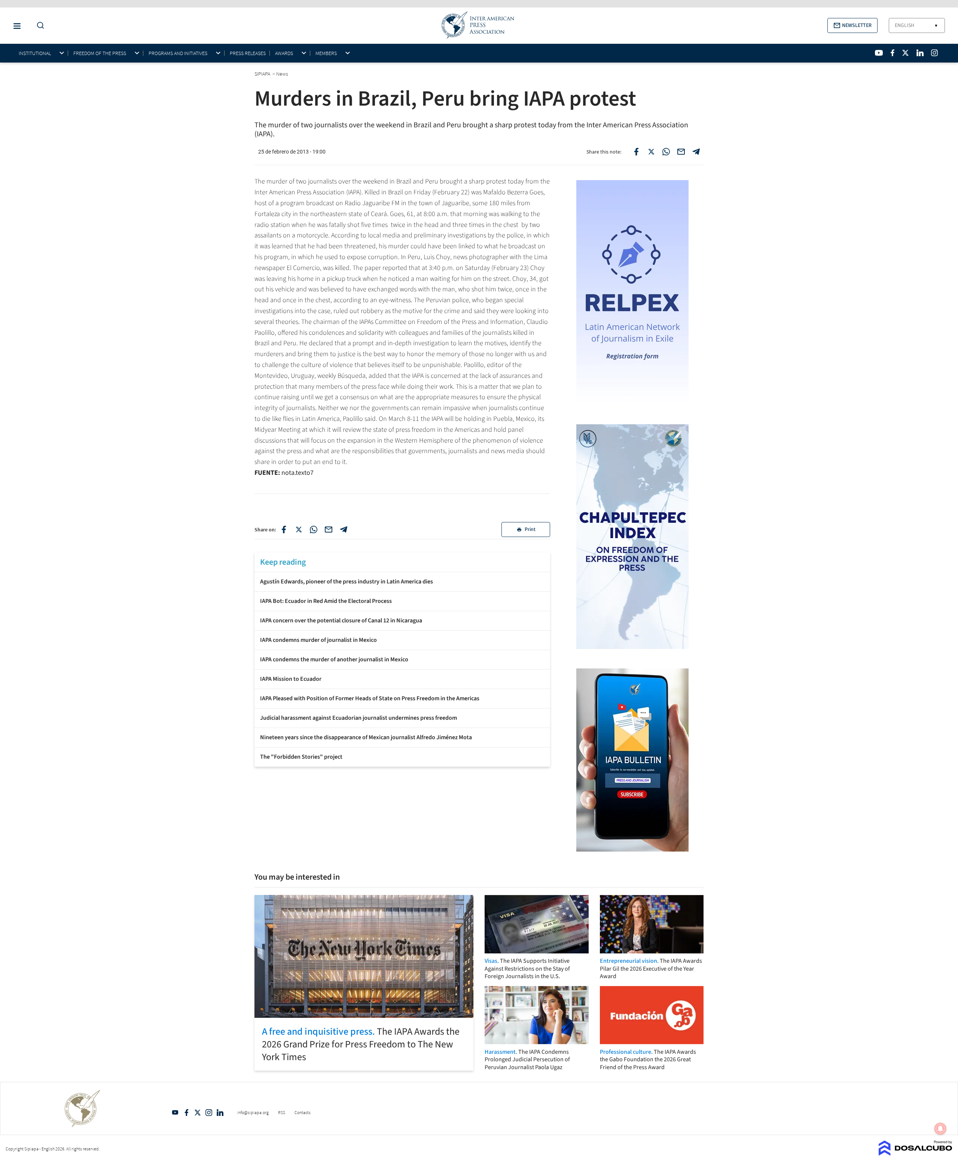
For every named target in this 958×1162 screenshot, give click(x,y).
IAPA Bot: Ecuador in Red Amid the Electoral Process (326, 601)
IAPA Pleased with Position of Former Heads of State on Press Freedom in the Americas (369, 698)
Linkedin (220, 1112)
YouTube (175, 1112)
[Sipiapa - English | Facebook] (892, 52)
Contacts (303, 1112)
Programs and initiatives (178, 53)
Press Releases (248, 53)
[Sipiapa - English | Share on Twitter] (651, 151)
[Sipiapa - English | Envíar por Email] (681, 151)
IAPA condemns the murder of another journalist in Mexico (334, 659)
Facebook (186, 1112)
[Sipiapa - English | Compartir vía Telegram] (343, 529)
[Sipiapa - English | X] (905, 53)
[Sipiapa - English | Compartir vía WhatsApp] (313, 529)
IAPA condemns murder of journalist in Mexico (318, 640)
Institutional (35, 53)
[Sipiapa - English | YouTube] (879, 53)
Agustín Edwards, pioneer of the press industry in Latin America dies (346, 581)
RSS (281, 1112)
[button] (852, 25)
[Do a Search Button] (38, 26)
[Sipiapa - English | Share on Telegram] (696, 151)
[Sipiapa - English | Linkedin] (919, 52)
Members (326, 53)
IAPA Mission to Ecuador (290, 679)
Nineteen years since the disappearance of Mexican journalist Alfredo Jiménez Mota (366, 737)
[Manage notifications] (940, 1129)
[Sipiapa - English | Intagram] (934, 52)
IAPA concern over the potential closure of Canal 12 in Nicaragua (341, 620)
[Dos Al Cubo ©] (915, 1153)
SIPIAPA (262, 73)
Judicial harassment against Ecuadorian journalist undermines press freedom (358, 718)
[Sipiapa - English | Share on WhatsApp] (666, 151)
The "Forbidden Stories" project (301, 757)
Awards (284, 53)
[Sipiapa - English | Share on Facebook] (636, 151)
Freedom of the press (99, 53)
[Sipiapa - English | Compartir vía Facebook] (283, 529)
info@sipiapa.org (253, 1112)
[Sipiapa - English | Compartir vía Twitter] (298, 529)
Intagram (208, 1112)
